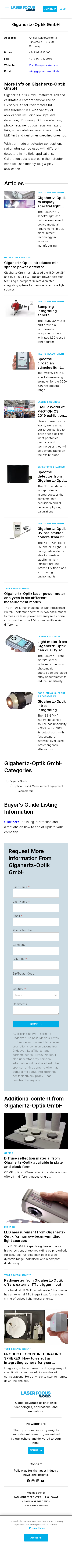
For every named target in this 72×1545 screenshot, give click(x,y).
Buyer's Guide (18, 781)
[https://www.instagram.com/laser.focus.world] (33, 1480)
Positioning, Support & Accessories (52, 695)
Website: (10, 65)
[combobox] (36, 995)
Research (10, 1227)
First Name (21, 887)
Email (17, 916)
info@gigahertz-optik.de (44, 71)
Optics (8, 1153)
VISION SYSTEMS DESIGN (36, 1501)
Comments (20, 1004)
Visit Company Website (43, 65)
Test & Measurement (51, 192)
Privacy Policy (37, 1528)
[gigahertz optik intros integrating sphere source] (19, 700)
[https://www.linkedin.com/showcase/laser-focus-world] (37, 1480)
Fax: (7, 58)
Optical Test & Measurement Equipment (38, 786)
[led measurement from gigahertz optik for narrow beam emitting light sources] (36, 1205)
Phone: (8, 52)
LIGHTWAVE (52, 1497)
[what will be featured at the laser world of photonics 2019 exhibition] (19, 408)
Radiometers (26, 790)
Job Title (20, 959)
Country (19, 989)
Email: (8, 71)
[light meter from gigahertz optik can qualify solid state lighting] (19, 643)
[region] (36, 1530)
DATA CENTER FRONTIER (27, 1497)
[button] (6, 9)
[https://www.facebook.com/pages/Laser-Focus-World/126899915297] (28, 1480)
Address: (10, 37)
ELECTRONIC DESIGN (36, 1505)
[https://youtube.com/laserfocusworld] (42, 1480)
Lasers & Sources (49, 402)
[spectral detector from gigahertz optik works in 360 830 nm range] (19, 473)
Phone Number (23, 930)
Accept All (36, 1537)
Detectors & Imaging (17, 257)
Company (19, 944)
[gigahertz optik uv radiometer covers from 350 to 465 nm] (19, 530)
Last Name (21, 901)
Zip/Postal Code (23, 973)
